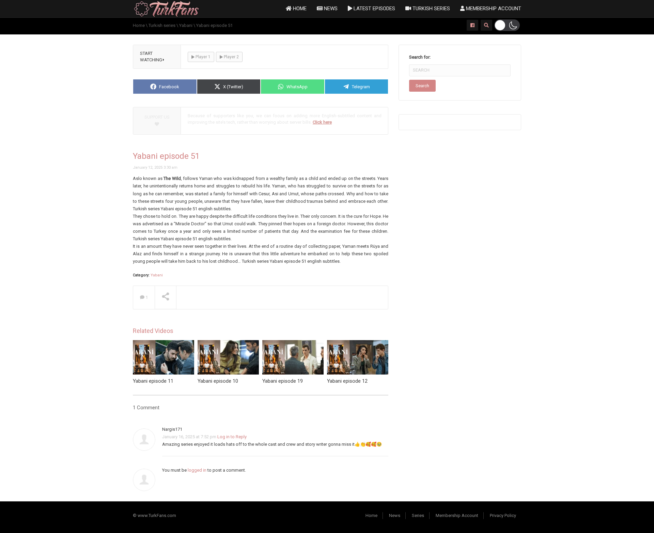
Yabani (157, 275)
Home (299, 8)
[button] (507, 25)
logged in (197, 470)
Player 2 (231, 57)
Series (418, 515)
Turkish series (430, 8)
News (330, 8)
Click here (322, 122)
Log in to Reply (232, 436)
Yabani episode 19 (282, 381)
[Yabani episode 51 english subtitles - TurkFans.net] (166, 8)
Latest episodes (373, 8)
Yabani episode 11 (153, 381)
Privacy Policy (503, 515)
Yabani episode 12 (347, 381)
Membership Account (493, 8)
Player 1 (202, 57)
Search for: (420, 57)
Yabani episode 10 (218, 381)
